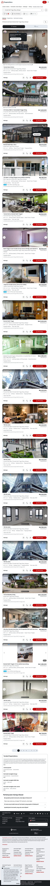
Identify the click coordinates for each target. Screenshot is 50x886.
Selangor (25, 6)
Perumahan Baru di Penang (40, 859)
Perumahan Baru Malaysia (40, 849)
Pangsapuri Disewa (29, 852)
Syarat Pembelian (38, 881)
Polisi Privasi (15, 874)
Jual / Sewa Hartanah (40, 868)
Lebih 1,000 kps (13, 788)
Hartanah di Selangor (29, 870)
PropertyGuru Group (7, 818)
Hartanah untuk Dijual (16, 6)
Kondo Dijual (16, 850)
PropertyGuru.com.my (6, 837)
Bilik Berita (18, 819)
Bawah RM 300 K (14, 775)
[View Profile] (10, 31)
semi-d (39, 760)
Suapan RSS (38, 870)
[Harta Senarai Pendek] (45, 32)
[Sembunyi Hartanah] (43, 32)
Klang (30, 6)
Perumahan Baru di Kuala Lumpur (40, 856)
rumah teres (24, 760)
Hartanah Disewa (29, 848)
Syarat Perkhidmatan (22, 881)
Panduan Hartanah (6, 853)
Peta (37, 26)
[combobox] (23, 10)
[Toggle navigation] (48, 2)
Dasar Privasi (30, 881)
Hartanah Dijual (17, 848)
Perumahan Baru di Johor (40, 852)
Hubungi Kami (19, 818)
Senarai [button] (14, 26)
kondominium (30, 760)
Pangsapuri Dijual (17, 852)
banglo (43, 760)
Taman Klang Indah (7, 769)
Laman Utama (5, 6)
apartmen (36, 760)
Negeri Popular (28, 865)
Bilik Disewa (27, 853)
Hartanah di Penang (29, 871)
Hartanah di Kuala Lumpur (29, 867)
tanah (6, 761)
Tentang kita (4, 819)
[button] (4, 18)
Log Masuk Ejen (39, 866)
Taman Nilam (16, 769)
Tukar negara (31, 818)
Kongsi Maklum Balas (20, 821)
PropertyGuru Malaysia (5, 849)
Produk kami (4, 821)
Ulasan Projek (5, 855)
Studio (4, 782)
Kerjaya (3, 823)
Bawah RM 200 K (6, 775)
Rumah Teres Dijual (18, 853)
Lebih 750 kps (6, 788)
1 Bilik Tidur (9, 782)
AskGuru (4, 851)
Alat (37, 865)
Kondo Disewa (28, 850)
